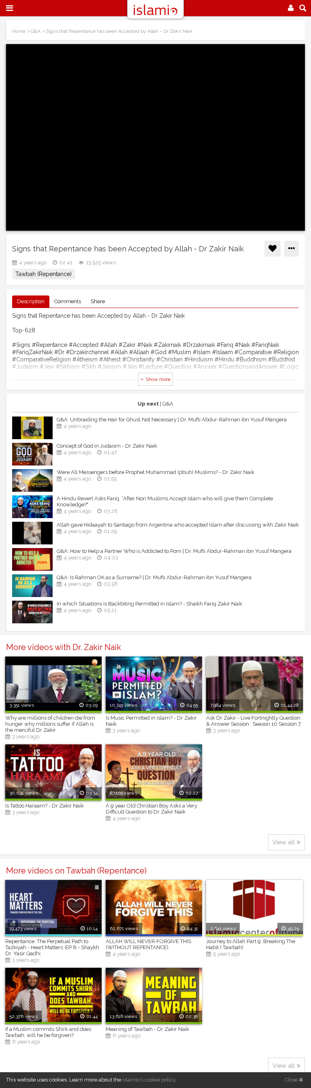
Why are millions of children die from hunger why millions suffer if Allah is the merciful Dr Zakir (50, 724)
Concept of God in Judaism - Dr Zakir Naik (107, 446)
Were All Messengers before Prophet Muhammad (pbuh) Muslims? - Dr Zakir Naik (155, 472)
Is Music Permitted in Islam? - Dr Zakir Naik (151, 721)
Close (292, 1080)
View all (284, 842)
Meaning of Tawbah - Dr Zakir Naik (147, 1029)
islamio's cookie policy (148, 1080)
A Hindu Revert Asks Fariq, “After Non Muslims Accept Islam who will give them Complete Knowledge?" (165, 501)
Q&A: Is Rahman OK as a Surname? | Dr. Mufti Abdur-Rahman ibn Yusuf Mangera (154, 577)
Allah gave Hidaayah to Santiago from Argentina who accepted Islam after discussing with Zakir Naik (178, 525)
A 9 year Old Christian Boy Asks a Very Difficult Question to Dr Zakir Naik (151, 809)
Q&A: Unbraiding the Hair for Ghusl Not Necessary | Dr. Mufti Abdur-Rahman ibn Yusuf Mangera (172, 419)
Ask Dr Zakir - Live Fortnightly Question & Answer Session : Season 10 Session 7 (253, 721)
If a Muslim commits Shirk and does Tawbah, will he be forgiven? (48, 1032)
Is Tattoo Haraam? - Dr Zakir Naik (44, 806)
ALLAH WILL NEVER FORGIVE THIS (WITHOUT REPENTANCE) (148, 944)
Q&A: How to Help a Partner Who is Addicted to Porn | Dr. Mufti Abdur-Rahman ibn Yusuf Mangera (174, 551)
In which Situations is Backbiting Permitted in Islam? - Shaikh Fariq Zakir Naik (149, 604)
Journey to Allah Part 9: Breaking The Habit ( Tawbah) (250, 944)
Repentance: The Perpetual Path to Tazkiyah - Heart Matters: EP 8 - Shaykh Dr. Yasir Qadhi (52, 947)
